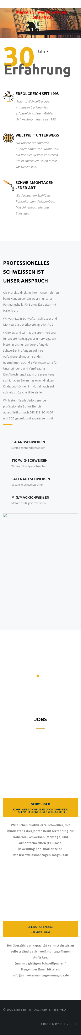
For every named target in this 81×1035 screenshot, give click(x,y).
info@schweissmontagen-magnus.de (40, 855)
